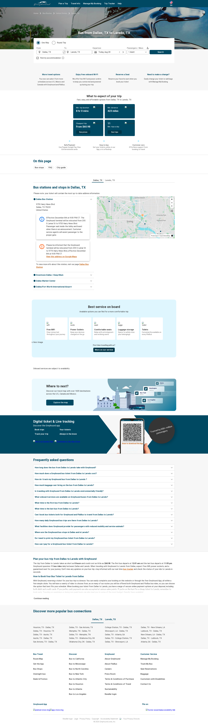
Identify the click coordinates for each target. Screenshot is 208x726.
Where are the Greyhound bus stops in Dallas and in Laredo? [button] (62, 532)
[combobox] (52, 52)
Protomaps (154, 236)
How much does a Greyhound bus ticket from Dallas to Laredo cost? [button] (66, 473)
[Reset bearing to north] (172, 206)
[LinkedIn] (144, 710)
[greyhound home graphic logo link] (42, 3)
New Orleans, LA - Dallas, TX (153, 634)
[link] (104, 395)
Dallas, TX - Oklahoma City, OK (82, 638)
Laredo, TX (110, 180)
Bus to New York (76, 674)
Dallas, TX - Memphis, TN (80, 634)
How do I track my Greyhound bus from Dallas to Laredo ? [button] (61, 479)
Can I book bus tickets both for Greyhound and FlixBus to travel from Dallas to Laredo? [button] (74, 514)
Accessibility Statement (109, 719)
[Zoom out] (172, 202)
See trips (114, 132)
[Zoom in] (172, 199)
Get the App (38, 664)
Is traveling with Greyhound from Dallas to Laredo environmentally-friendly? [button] (69, 491)
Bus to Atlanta (75, 689)
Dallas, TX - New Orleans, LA (153, 627)
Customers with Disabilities (152, 679)
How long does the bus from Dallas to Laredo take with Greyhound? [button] (65, 467)
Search (161, 52)
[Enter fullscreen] (172, 211)
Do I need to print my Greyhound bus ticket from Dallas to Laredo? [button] (65, 538)
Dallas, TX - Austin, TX (42, 634)
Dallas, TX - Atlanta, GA (115, 634)
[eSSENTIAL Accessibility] (161, 710)
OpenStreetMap (165, 236)
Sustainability (111, 689)
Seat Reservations (148, 669)
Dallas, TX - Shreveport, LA (116, 642)
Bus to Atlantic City (78, 679)
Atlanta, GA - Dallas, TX (151, 642)
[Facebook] (142, 710)
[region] (136, 217)
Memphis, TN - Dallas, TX (80, 631)
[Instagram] (143, 710)
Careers (108, 669)
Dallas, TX (75, 13)
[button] (63, 199)
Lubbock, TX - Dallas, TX (151, 631)
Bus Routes (47, 13)
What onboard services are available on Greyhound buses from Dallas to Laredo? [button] (71, 497)
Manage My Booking (149, 659)
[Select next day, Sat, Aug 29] (123, 52)
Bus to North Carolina (78, 669)
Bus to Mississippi (77, 664)
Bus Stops (37, 669)
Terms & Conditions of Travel (118, 684)
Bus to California (76, 659)
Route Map (38, 659)
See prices (83, 132)
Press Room (110, 674)
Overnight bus (39, 674)
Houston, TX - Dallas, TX (43, 627)
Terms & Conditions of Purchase (119, 679)
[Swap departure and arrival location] (64, 52)
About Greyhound (112, 659)
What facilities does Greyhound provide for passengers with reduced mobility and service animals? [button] (79, 526)
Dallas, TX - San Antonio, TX (81, 627)
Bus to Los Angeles (77, 694)
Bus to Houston (76, 684)
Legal (76, 719)
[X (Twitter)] (145, 710)
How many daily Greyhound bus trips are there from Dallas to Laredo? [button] (66, 520)
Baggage (144, 674)
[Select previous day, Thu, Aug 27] (119, 52)
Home (36, 13)
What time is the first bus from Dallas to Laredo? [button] (57, 503)
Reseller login (111, 694)
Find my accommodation (50, 58)
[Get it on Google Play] (41, 710)
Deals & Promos (40, 679)
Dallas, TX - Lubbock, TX (151, 638)
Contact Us (145, 684)
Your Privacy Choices (131, 719)
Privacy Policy (85, 719)
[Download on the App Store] (56, 710)
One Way (45, 43)
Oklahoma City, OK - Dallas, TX (82, 642)
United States (61, 13)
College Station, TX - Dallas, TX (118, 627)
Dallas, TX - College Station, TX (118, 638)
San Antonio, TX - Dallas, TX (45, 642)
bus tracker (128, 569)
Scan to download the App (132, 443)
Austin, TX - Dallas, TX (42, 638)
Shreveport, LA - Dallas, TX (116, 631)
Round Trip (61, 43)
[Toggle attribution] (172, 235)
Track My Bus (146, 664)
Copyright (95, 719)
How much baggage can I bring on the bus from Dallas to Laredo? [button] (64, 485)
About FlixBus (111, 664)
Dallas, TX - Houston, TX (43, 631)
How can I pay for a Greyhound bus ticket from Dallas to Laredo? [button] (64, 544)
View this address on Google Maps (61, 256)
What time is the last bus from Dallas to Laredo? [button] (57, 509)
